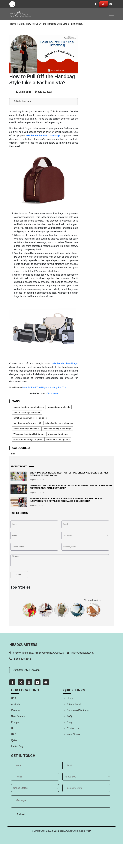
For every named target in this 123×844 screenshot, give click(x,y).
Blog (21, 23)
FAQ (69, 716)
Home (13, 23)
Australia (16, 704)
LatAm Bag (17, 746)
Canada (15, 710)
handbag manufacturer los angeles (30, 418)
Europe (15, 722)
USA (13, 698)
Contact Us (72, 728)
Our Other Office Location (26, 670)
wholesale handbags (58, 434)
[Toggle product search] (12, 4)
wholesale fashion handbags (43, 135)
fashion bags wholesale (59, 407)
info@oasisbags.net (82, 652)
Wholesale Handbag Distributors (29, 434)
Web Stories (73, 734)
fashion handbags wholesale (27, 412)
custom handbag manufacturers (29, 407)
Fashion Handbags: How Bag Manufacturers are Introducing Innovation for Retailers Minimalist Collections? (67, 499)
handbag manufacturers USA (27, 423)
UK (13, 728)
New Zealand (18, 716)
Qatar (14, 740)
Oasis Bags (59, 831)
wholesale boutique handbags (57, 428)
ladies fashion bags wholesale (59, 423)
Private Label (73, 704)
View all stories (92, 600)
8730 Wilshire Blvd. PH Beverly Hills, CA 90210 (38, 652)
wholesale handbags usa (58, 439)
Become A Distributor (77, 710)
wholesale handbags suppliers (28, 439)
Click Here (52, 393)
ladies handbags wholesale (26, 428)
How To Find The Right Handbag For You (44, 387)
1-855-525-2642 (22, 658)
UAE (13, 734)
